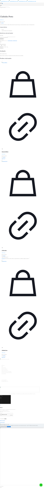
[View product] (23, 147)
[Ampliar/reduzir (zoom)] (0, 486)
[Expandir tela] (1, 486)
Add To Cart (3, 158)
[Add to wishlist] (2, 149)
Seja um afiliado (4, 373)
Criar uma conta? (2, 422)
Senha (1, 411)
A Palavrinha (4, 250)
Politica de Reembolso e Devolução (6, 371)
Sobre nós (3, 365)
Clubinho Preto (15, 40)
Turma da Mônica (5, 151)
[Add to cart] (23, 105)
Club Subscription (10, 40)
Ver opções (3, 258)
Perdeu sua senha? (2, 420)
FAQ (2, 366)
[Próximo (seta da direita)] (1, 487)
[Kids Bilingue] (18, 1)
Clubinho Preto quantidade (3, 37)
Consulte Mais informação (3, 426)
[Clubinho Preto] (23, 261)
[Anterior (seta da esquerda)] (0, 487)
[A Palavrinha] (23, 161)
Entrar (5, 418)
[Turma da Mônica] (23, 62)
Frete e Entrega (4, 367)
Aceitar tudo (8, 426)
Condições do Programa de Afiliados (7, 372)
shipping (4, 157)
